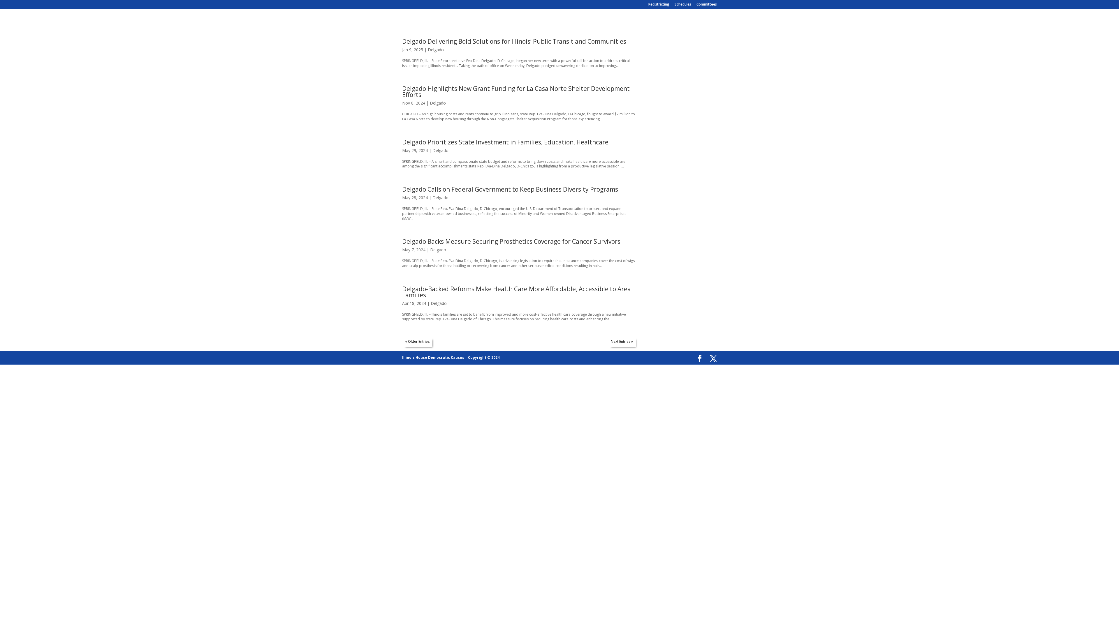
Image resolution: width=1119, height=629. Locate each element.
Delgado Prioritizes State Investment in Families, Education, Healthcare (505, 142)
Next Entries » (622, 341)
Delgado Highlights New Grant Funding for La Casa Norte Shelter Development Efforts (516, 91)
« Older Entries (417, 341)
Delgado (436, 49)
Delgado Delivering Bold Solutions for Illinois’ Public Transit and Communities (514, 41)
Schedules (683, 5)
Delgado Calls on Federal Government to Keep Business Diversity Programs (510, 189)
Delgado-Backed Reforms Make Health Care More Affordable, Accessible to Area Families (516, 292)
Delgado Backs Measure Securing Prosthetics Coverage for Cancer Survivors (511, 241)
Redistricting (658, 5)
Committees (706, 5)
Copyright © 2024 (483, 357)
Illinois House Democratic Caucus (433, 357)
